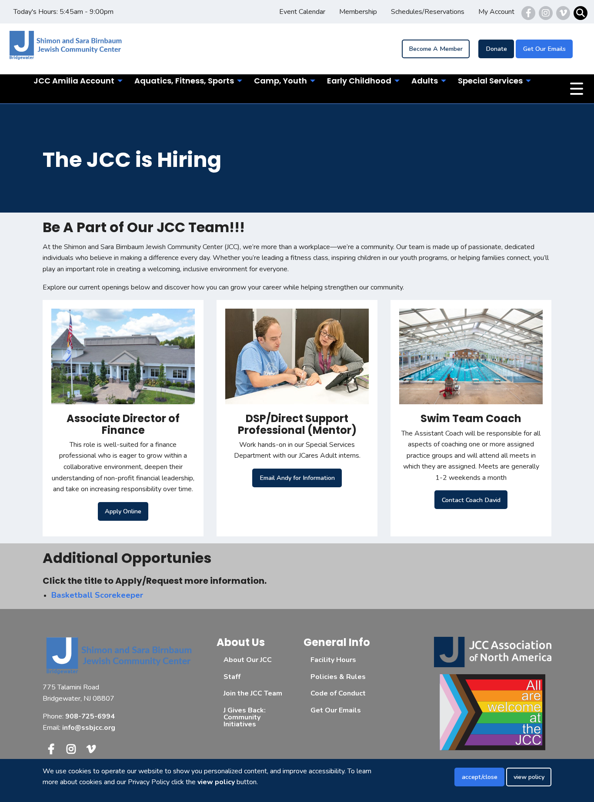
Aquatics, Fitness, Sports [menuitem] (184, 80)
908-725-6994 (90, 716)
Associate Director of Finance (123, 424)
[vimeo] (563, 13)
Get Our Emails (544, 48)
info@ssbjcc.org (88, 727)
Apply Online (123, 511)
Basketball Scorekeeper (97, 595)
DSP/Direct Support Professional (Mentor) (297, 424)
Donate (496, 48)
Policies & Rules (338, 677)
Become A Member (436, 48)
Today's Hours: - (63, 12)
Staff (232, 677)
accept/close (479, 776)
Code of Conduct (338, 693)
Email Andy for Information (297, 477)
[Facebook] (528, 13)
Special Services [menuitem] (490, 80)
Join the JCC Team (253, 693)
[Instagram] (546, 13)
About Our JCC (248, 660)
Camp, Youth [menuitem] (280, 80)
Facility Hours (333, 660)
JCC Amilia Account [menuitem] (73, 80)
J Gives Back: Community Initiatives (245, 717)
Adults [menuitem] (424, 80)
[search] (580, 13)
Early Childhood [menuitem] (359, 80)
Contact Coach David (471, 500)
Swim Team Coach (470, 418)
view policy (529, 776)
